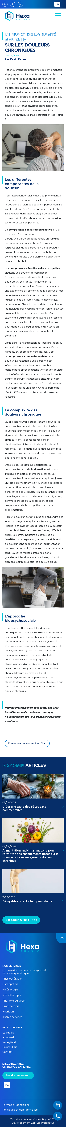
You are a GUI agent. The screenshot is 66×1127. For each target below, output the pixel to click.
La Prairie (8, 1032)
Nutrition (8, 1011)
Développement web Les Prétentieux (33, 1122)
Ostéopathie (10, 984)
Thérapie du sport (13, 1000)
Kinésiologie (10, 989)
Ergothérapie (10, 1006)
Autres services (12, 1017)
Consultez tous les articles (21, 920)
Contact (7, 1052)
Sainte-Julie (9, 1047)
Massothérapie (11, 995)
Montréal (8, 1037)
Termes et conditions (15, 1105)
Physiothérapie (12, 978)
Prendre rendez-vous (18, 1075)
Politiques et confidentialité (20, 1110)
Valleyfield (9, 1042)
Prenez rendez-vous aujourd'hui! (27, 743)
